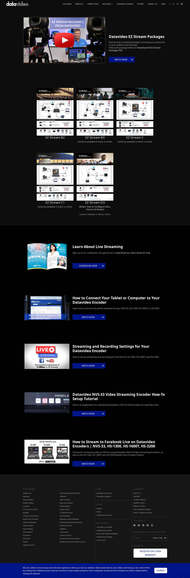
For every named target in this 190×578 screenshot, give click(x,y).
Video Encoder (28, 526)
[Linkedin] (144, 525)
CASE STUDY (101, 540)
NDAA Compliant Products (143, 513)
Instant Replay (28, 529)
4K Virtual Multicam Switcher (70, 493)
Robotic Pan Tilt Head (30, 519)
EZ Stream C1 (55, 202)
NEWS (163, 4)
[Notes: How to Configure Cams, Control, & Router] (95, 208)
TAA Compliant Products (142, 509)
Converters (27, 535)
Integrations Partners (104, 515)
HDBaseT (63, 496)
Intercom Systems (66, 503)
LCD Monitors (28, 532)
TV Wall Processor (66, 513)
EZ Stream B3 (95, 137)
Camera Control (65, 535)
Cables (25, 542)
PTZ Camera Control (30, 509)
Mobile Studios (28, 503)
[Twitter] (140, 525)
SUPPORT (140, 4)
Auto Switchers (28, 500)
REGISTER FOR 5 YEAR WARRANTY (150, 553)
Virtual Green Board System (70, 538)
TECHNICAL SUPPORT (104, 527)
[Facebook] (149, 525)
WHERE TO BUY (93, 4)
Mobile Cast (27, 493)
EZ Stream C (135, 137)
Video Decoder (65, 500)
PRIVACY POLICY (139, 506)
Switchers (26, 496)
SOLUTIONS (67, 4)
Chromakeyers (65, 516)
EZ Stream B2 (55, 137)
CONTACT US (152, 4)
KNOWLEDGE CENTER (104, 537)
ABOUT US (137, 493)
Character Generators (31, 516)
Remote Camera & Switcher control (72, 542)
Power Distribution (29, 522)
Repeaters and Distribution (69, 519)
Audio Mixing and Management (71, 522)
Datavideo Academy (104, 496)
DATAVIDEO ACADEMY (125, 4)
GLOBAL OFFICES (140, 500)
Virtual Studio (64, 509)
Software (63, 529)
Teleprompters (65, 506)
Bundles (26, 513)
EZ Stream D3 (95, 202)
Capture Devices (29, 545)
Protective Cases (66, 526)
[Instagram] (136, 525)
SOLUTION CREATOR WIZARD (107, 534)
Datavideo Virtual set (104, 493)
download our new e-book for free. (133, 252)
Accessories (64, 532)
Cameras (26, 506)
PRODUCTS (79, 4)
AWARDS (137, 496)
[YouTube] (153, 525)
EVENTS (99, 509)
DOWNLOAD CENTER (104, 530)
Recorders (26, 538)
